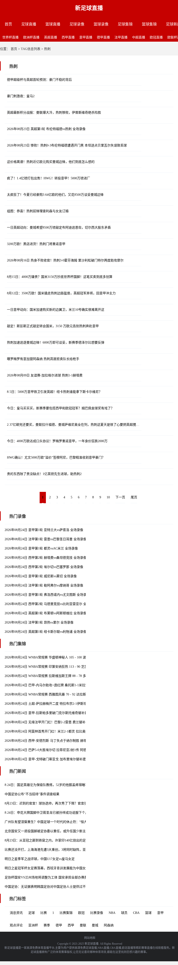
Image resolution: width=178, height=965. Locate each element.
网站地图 (89, 938)
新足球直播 (89, 8)
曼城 (95, 925)
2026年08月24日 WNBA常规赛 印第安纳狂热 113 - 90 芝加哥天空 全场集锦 (58, 666)
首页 (8, 24)
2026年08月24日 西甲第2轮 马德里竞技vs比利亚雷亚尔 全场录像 (50, 604)
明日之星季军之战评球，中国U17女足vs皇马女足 (40, 859)
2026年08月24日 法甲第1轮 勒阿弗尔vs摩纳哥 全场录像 (44, 585)
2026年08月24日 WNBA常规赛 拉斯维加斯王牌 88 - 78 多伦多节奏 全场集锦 (59, 676)
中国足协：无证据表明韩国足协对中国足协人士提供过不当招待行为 (53, 886)
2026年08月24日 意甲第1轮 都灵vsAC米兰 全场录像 (41, 548)
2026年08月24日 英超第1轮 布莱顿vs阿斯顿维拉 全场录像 (45, 613)
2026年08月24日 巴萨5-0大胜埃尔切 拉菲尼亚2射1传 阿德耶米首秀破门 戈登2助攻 (63, 750)
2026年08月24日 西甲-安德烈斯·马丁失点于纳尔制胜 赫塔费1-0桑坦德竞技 (58, 740)
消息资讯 (16, 913)
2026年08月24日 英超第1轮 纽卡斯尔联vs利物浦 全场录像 (45, 631)
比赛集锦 (66, 913)
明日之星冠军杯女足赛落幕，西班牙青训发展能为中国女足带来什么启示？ (58, 868)
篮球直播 (52, 24)
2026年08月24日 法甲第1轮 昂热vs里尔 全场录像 (39, 622)
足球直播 (28, 24)
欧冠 (81, 913)
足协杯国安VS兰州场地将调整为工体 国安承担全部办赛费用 (48, 877)
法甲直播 (120, 37)
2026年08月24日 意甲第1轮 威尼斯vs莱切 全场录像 (41, 576)
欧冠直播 (156, 37)
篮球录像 (101, 24)
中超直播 (138, 37)
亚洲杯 (33, 925)
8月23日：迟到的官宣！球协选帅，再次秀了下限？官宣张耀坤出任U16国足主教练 (63, 803)
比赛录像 (96, 913)
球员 (124, 913)
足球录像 (77, 24)
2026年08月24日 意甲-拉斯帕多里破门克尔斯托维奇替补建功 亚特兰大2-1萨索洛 (62, 713)
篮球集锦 (149, 24)
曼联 (83, 925)
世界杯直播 (10, 37)
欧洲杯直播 (31, 37)
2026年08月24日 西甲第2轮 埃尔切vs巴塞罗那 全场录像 (44, 567)
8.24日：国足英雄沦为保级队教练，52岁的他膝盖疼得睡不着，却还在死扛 (58, 785)
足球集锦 (125, 24)
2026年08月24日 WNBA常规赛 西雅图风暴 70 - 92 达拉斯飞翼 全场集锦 (55, 694)
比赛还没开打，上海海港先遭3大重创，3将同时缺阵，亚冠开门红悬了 (55, 849)
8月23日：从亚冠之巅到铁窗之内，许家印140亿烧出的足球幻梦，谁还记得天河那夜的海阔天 (71, 840)
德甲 (59, 925)
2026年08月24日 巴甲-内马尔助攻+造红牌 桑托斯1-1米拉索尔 (48, 685)
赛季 (47, 925)
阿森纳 (109, 925)
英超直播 (50, 37)
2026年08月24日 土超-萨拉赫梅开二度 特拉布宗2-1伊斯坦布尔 (49, 703)
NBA (112, 913)
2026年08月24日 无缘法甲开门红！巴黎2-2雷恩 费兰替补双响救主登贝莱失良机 (61, 722)
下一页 (120, 497)
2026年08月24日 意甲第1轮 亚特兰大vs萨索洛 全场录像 (44, 530)
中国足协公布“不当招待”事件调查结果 (32, 794)
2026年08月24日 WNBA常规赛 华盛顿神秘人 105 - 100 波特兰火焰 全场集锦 (59, 657)
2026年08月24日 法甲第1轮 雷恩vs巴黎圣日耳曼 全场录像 (45, 539)
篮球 (148, 913)
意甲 (160, 913)
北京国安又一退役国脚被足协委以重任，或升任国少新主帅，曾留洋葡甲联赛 (60, 831)
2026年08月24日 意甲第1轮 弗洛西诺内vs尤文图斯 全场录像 (47, 594)
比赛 (43, 913)
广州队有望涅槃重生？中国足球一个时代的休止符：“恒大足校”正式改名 (56, 822)
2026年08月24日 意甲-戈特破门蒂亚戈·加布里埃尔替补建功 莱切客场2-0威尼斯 (61, 759)
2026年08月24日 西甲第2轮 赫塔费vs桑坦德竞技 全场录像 (45, 557)
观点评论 (16, 925)
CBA (136, 913)
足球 (31, 913)
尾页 (134, 497)
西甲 (71, 925)
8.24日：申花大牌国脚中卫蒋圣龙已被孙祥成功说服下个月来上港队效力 (56, 812)
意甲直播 (85, 37)
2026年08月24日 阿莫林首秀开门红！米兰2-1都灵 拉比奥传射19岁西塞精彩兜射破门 (64, 731)
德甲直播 (103, 37)
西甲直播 (68, 37)
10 (108, 497)
